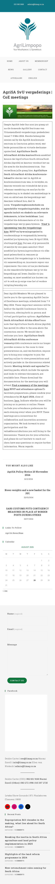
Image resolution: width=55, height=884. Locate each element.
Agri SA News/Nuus (14, 533)
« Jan (5, 591)
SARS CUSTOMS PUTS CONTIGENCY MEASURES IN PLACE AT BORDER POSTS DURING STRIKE (27, 511)
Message (12, 644)
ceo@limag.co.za (29, 758)
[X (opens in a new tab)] (24, 7)
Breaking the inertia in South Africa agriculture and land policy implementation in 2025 (26, 840)
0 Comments (19, 830)
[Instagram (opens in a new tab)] (31, 7)
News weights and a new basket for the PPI (27, 492)
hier (19, 243)
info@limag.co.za (22, 762)
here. (17, 400)
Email (14, 629)
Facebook (12, 691)
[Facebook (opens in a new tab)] (28, 7)
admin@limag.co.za (25, 766)
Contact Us (17, 680)
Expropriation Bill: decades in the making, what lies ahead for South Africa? (25, 823)
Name (14, 613)
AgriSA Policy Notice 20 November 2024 (27, 473)
